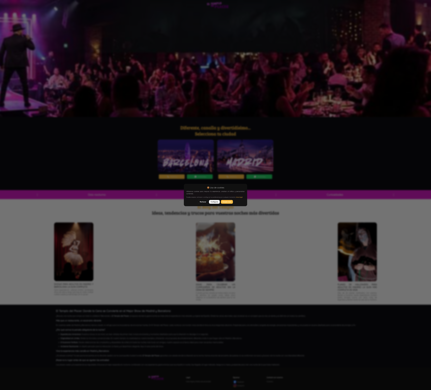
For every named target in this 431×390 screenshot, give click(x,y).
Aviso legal (239, 197)
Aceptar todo (226, 202)
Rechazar (203, 202)
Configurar (214, 202)
